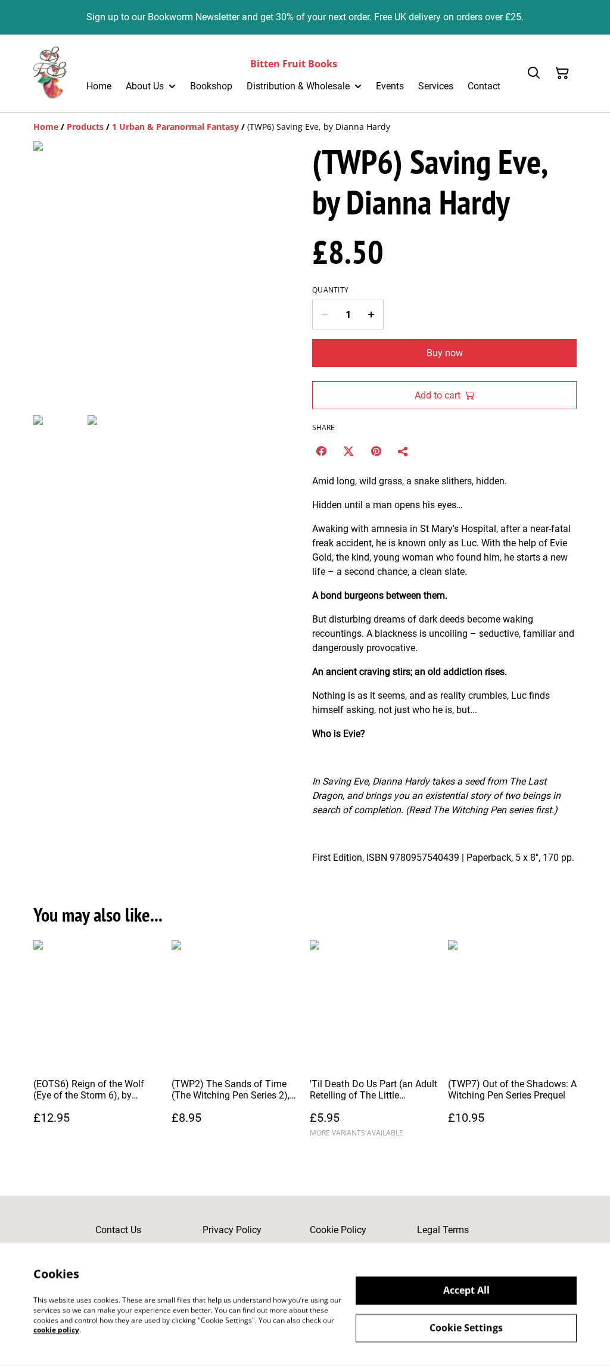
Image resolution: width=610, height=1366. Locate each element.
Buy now (445, 353)
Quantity (330, 290)
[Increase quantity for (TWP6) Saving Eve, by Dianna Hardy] (371, 314)
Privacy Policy (232, 1230)
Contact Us (118, 1230)
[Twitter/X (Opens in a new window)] (348, 451)
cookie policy (56, 1330)
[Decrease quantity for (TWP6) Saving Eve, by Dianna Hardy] (324, 314)
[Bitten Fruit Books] (50, 73)
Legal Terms (443, 1230)
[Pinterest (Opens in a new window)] (376, 451)
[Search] (533, 73)
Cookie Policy (338, 1230)
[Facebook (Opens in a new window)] (321, 451)
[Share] (403, 451)
